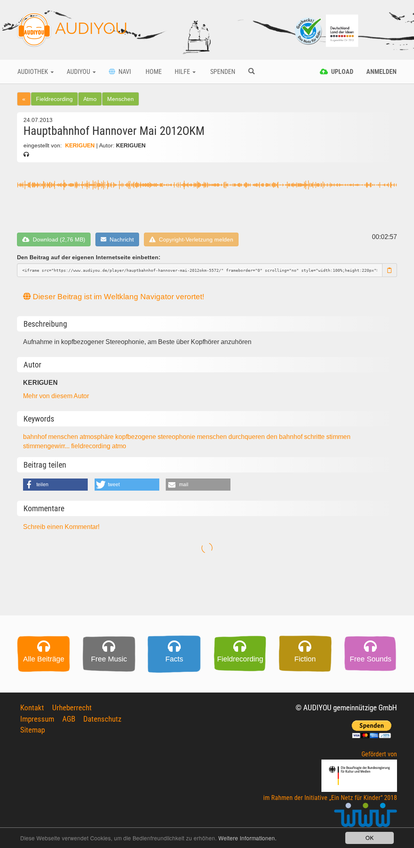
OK (369, 837)
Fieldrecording (54, 99)
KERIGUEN (79, 146)
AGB (68, 719)
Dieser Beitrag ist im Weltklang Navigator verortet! (117, 296)
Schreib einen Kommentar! (61, 526)
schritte (315, 436)
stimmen (338, 436)
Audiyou (79, 72)
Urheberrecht (72, 707)
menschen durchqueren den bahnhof (250, 436)
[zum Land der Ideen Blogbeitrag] (342, 30)
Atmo (90, 99)
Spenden (222, 72)
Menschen (120, 99)
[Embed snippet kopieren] (389, 270)
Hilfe (183, 72)
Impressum (37, 719)
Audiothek (33, 72)
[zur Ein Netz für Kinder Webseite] (365, 818)
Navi (123, 72)
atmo (119, 446)
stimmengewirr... (47, 446)
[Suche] (251, 72)
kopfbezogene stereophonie (156, 436)
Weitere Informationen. (247, 838)
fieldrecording (91, 446)
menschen (64, 436)
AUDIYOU (89, 28)
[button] (55, 485)
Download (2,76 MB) (57, 239)
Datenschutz (102, 719)
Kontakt (32, 707)
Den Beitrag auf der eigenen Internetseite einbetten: (89, 257)
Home (153, 72)
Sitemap (32, 730)
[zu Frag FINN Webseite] (309, 30)
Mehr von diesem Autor (56, 396)
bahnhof (35, 436)
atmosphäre (97, 436)
